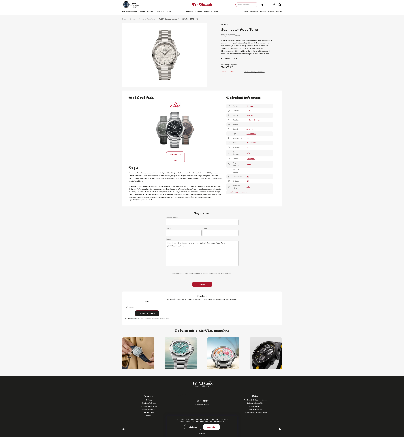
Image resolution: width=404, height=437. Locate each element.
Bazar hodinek (149, 412)
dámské (250, 106)
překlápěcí (251, 159)
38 (247, 124)
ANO (248, 187)
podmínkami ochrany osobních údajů (157, 318)
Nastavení (202, 433)
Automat (250, 129)
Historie (263, 12)
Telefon (168, 228)
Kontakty (149, 400)
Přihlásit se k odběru (147, 313)
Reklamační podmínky (255, 403)
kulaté (249, 164)
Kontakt (279, 12)
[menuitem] (130, 11)
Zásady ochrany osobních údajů (255, 412)
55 (247, 171)
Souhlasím (211, 427)
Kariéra (148, 416)
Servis (246, 12)
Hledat (262, 5)
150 (248, 138)
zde (222, 421)
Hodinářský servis (148, 409)
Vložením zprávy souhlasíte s (202, 274)
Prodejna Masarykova (149, 406)
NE (248, 177)
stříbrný (249, 153)
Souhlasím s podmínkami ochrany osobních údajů (213, 274)
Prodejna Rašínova (149, 403)
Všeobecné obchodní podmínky (255, 400)
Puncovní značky (255, 406)
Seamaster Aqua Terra (175, 157)
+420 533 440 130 (202, 401)
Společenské (251, 134)
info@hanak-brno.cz (202, 404)
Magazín (271, 12)
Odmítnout (193, 427)
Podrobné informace (229, 58)
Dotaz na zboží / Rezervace (254, 72)
